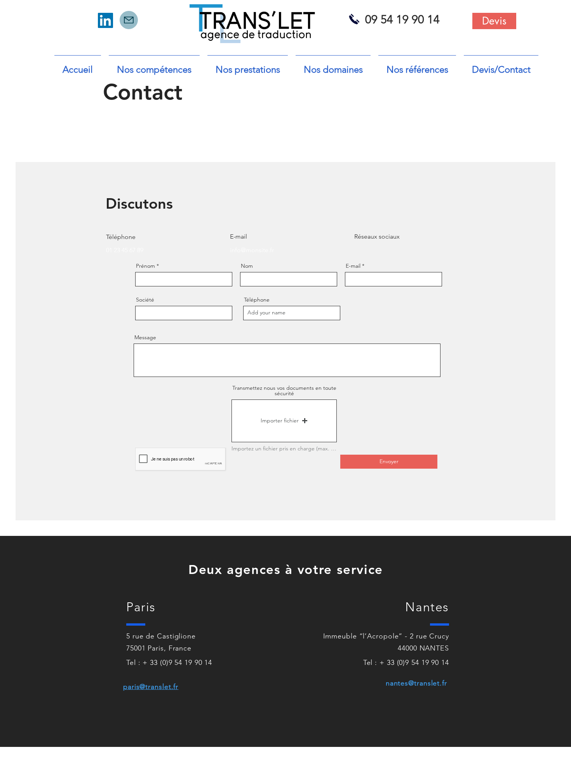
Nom (247, 266)
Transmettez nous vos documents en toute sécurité (284, 390)
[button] (284, 420)
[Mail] (129, 20)
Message (145, 337)
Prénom (145, 266)
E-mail (353, 266)
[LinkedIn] (105, 20)
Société (145, 299)
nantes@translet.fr (416, 683)
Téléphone (257, 299)
